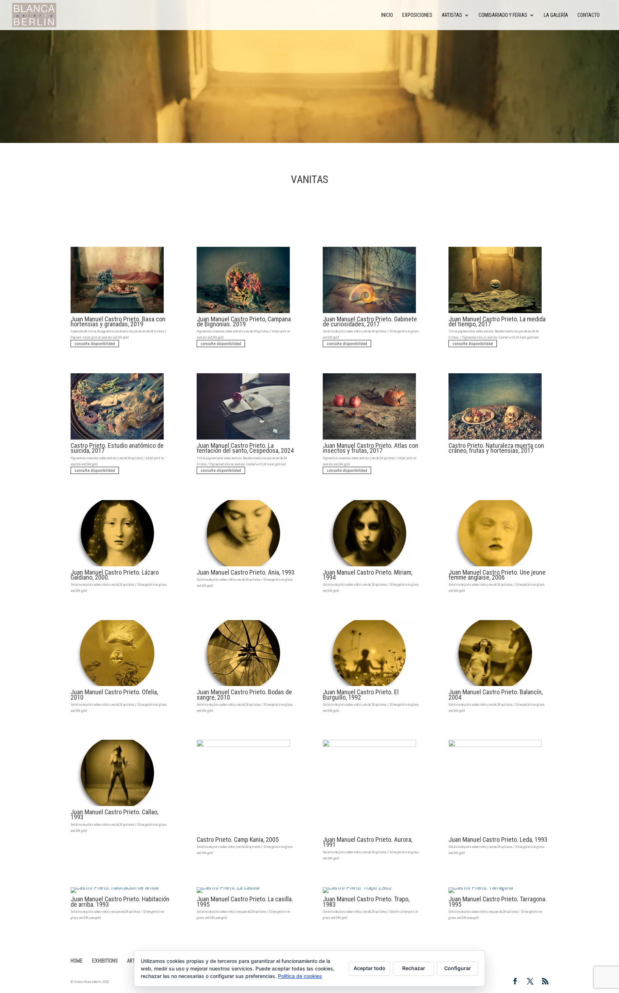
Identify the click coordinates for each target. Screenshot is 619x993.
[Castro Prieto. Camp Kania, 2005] (243, 833)
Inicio (387, 15)
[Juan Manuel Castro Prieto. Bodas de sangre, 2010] (243, 686)
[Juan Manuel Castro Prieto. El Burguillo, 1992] (369, 686)
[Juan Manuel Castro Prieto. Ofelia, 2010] (117, 686)
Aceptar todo (369, 968)
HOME (77, 960)
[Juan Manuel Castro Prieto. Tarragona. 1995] (495, 893)
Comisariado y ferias (503, 15)
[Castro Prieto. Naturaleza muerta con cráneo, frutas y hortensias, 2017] (495, 439)
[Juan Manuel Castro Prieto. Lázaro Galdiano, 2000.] (117, 566)
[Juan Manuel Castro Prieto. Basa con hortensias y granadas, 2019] (117, 313)
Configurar (457, 968)
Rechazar (413, 968)
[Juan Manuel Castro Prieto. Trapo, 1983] (369, 893)
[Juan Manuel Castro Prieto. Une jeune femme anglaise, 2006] (495, 566)
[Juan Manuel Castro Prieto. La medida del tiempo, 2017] (495, 313)
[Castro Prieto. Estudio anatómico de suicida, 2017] (117, 439)
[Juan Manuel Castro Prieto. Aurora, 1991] (369, 833)
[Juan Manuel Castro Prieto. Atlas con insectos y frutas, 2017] (369, 439)
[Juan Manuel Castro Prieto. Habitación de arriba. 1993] (117, 893)
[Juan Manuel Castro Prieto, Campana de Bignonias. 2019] (243, 313)
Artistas (452, 15)
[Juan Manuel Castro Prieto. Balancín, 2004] (495, 686)
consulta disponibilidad (95, 343)
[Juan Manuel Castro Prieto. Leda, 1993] (495, 833)
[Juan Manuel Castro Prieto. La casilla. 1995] (243, 893)
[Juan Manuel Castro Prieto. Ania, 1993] (243, 566)
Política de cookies (300, 976)
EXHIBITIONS (105, 960)
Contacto (588, 15)
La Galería (556, 15)
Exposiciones (417, 15)
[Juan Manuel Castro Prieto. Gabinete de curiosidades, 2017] (369, 313)
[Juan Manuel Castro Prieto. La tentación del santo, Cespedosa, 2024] (243, 439)
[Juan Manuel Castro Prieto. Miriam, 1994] (369, 566)
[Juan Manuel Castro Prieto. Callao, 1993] (117, 806)
